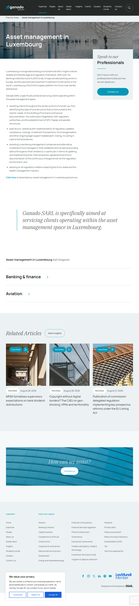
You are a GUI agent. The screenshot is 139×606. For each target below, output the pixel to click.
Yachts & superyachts (113, 551)
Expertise (43, 6)
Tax (105, 546)
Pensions (108, 522)
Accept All (53, 594)
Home (8, 522)
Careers (97, 6)
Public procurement (112, 532)
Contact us (118, 7)
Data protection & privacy (50, 551)
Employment (44, 555)
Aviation (42, 522)
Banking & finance (46, 527)
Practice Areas (12, 17)
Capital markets (45, 532)
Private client (110, 527)
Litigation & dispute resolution (84, 559)
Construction (44, 541)
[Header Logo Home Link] (15, 8)
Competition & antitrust (49, 536)
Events (88, 6)
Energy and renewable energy (51, 560)
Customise (17, 594)
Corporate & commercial (49, 546)
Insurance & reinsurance (82, 541)
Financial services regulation (84, 527)
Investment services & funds (84, 554)
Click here (11, 177)
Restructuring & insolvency (116, 536)
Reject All (35, 594)
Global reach (68, 7)
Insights (78, 6)
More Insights (54, 333)
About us (60, 7)
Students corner (107, 7)
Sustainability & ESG (113, 541)
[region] (35, 586)
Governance (77, 536)
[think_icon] (129, 586)
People (52, 6)
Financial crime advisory (82, 522)
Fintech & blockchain (80, 532)
